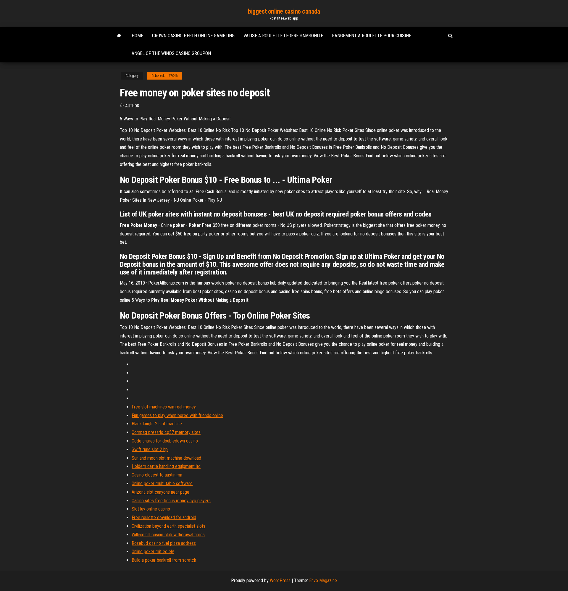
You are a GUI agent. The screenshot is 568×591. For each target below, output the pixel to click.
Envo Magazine (323, 580)
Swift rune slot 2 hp (150, 449)
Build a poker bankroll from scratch (164, 560)
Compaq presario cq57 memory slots (166, 432)
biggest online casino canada (284, 11)
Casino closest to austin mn (157, 475)
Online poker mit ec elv (153, 551)
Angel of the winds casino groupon (171, 53)
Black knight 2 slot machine (157, 424)
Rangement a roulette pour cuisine (371, 35)
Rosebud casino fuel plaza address (164, 543)
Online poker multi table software (162, 483)
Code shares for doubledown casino (165, 441)
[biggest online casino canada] (119, 36)
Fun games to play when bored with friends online (177, 415)
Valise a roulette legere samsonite (283, 35)
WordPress (280, 580)
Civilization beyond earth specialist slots (168, 526)
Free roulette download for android (164, 517)
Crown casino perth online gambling (193, 35)
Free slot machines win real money (164, 407)
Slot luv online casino (151, 509)
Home (137, 35)
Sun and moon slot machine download (166, 458)
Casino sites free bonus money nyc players (171, 500)
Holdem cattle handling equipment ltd (166, 466)
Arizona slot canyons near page (160, 492)
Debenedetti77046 (164, 76)
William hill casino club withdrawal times (168, 534)
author (132, 106)
